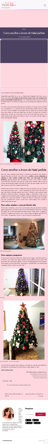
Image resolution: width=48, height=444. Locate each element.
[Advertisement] (24, 18)
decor (17, 385)
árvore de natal (12, 385)
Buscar (40, 414)
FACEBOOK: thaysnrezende (39, 376)
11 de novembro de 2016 (24, 37)
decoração (21, 385)
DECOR (24, 29)
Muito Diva (9, 440)
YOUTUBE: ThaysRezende (40, 377)
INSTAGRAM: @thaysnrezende (39, 374)
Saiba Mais (11, 430)
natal (29, 385)
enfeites (25, 385)
